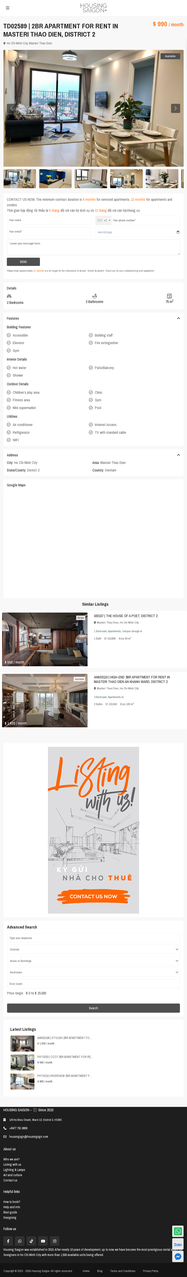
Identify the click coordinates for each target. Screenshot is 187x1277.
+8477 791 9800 (18, 1128)
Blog (99, 1271)
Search (93, 1008)
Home (86, 1271)
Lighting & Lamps (14, 1170)
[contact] (178, 1256)
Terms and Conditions (122, 1271)
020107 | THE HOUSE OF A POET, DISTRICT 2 (126, 615)
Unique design (130, 631)
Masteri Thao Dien (40, 43)
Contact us (10, 1180)
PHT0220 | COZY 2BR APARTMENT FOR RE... (65, 1057)
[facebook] (8, 1241)
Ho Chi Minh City (17, 43)
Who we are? (11, 1159)
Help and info (11, 1207)
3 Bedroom (100, 697)
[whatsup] (19, 1241)
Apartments (114, 631)
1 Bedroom (100, 631)
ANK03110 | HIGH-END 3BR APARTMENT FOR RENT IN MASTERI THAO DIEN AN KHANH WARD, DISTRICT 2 (132, 679)
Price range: (15, 993)
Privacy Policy (150, 1271)
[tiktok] (31, 1241)
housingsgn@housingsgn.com (28, 1137)
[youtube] (43, 1241)
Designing (9, 1217)
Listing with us (12, 1164)
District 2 (33, 470)
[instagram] (54, 1241)
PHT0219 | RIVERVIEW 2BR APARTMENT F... (64, 1076)
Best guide (10, 1212)
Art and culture (12, 1175)
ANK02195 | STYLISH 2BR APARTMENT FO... (64, 1038)
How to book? (11, 1202)
